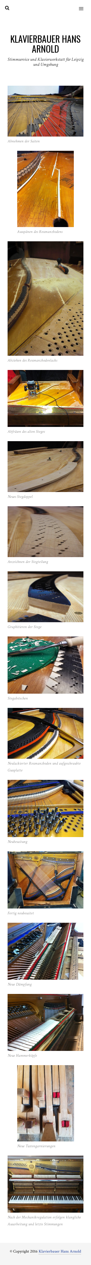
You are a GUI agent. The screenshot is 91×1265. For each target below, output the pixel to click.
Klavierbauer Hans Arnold (60, 1251)
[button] (84, 5)
